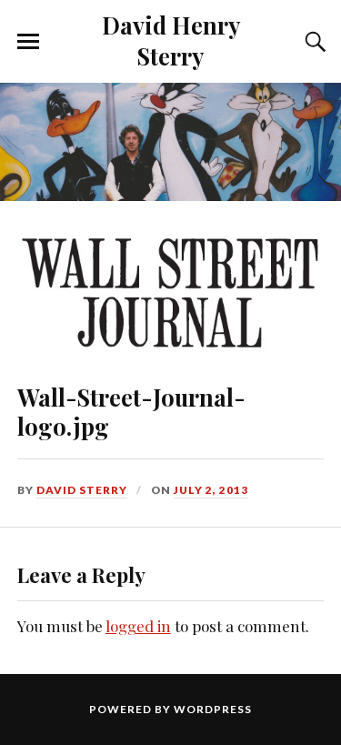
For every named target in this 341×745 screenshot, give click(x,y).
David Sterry (81, 490)
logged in (138, 626)
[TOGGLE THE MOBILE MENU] (28, 41)
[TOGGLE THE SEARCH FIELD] (313, 41)
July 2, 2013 (211, 490)
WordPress (213, 709)
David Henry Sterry (171, 40)
